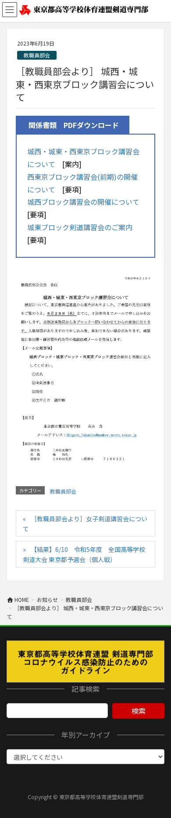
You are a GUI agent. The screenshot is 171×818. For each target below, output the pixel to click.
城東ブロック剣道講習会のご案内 (79, 227)
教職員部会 (37, 55)
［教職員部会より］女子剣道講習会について (85, 523)
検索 (139, 710)
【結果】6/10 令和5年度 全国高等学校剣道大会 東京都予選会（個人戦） (84, 554)
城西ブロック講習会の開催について (83, 201)
